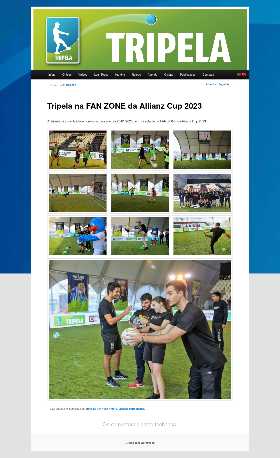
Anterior (209, 84)
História (120, 74)
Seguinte (226, 84)
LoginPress (101, 74)
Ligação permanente (131, 409)
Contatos (208, 74)
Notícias (91, 409)
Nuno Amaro (109, 409)
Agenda (152, 74)
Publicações (188, 74)
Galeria (168, 74)
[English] (244, 74)
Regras (136, 74)
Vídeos (82, 74)
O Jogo (67, 74)
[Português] (239, 74)
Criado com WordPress (140, 443)
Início (51, 74)
